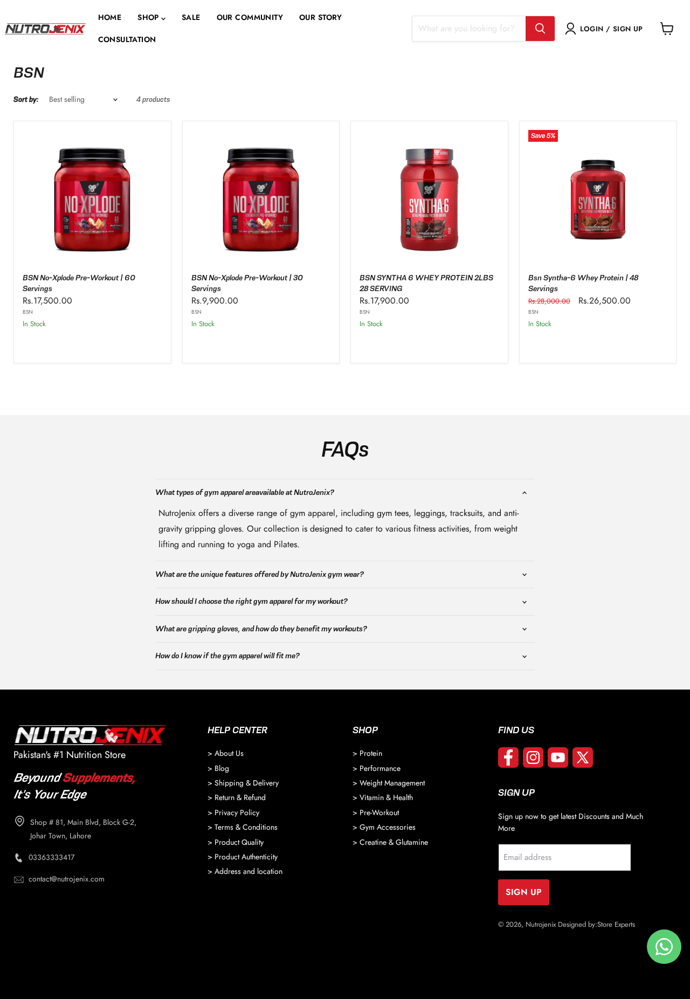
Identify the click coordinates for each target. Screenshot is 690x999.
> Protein (367, 753)
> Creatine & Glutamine (390, 842)
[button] (151, 17)
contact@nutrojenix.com (67, 878)
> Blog (218, 768)
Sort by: (25, 99)
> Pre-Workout (376, 812)
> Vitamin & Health (383, 797)
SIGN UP (524, 892)
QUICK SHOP (92, 344)
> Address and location (245, 871)
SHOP (148, 17)
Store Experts (616, 924)
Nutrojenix (541, 924)
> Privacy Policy (233, 812)
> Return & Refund (237, 797)
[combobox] (469, 28)
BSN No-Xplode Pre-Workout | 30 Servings (247, 283)
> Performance (377, 768)
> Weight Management (389, 782)
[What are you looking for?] (540, 28)
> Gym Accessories (384, 827)
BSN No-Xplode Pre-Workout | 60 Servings (79, 283)
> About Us (226, 753)
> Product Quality (236, 842)
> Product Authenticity (243, 856)
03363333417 (51, 857)
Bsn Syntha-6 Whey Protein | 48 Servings (583, 283)
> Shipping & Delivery (243, 782)
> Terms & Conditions (243, 827)
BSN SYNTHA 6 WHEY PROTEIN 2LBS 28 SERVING (426, 283)
